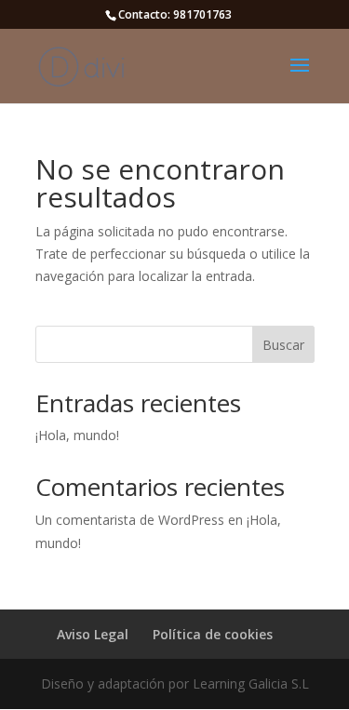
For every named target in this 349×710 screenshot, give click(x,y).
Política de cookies (213, 634)
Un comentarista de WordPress (129, 520)
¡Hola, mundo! (77, 435)
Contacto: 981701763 (175, 14)
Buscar (283, 345)
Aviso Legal (92, 634)
